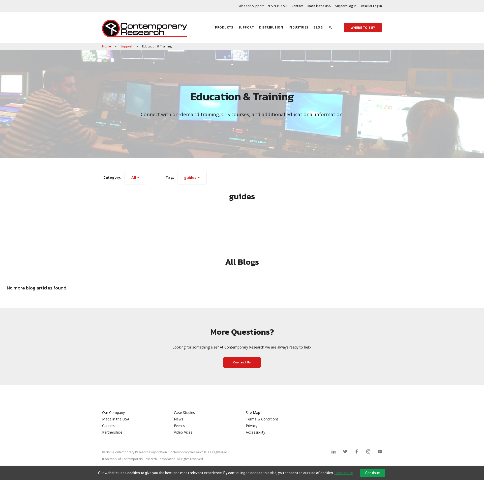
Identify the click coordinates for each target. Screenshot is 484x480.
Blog (318, 27)
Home (107, 46)
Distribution (271, 27)
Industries (298, 27)
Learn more (344, 473)
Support (246, 27)
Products (224, 27)
